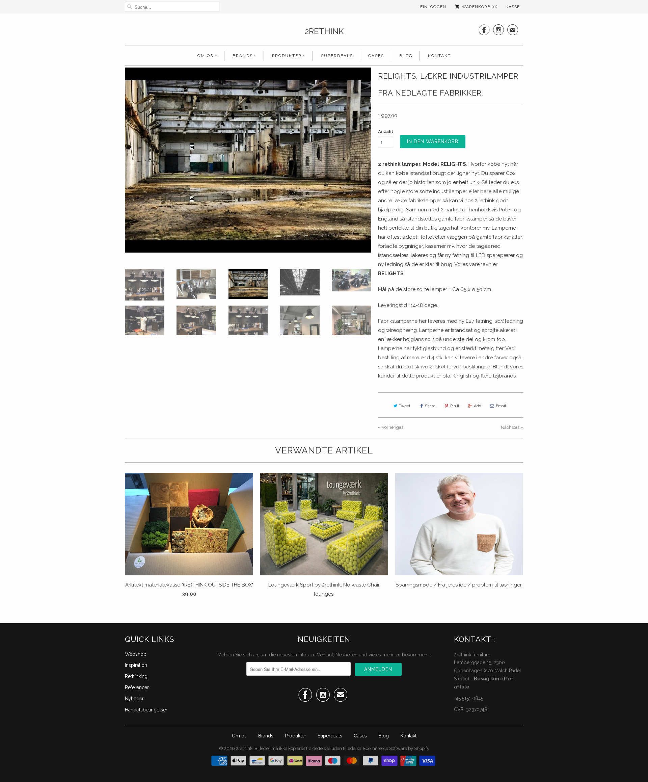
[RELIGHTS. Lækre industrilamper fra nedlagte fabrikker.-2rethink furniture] (248, 160)
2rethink (324, 31)
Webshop (135, 654)
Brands (243, 55)
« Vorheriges (390, 427)
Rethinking (136, 676)
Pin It (454, 405)
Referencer (137, 687)
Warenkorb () (478, 6)
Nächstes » (512, 427)
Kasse (513, 6)
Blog (406, 55)
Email (501, 405)
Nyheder (134, 698)
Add (477, 405)
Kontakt (439, 55)
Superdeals (337, 55)
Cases (376, 55)
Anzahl (385, 131)
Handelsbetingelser (146, 709)
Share (430, 405)
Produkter (287, 55)
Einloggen (433, 6)
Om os (205, 55)
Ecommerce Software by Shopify (396, 748)
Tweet (404, 405)
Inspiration (136, 665)
